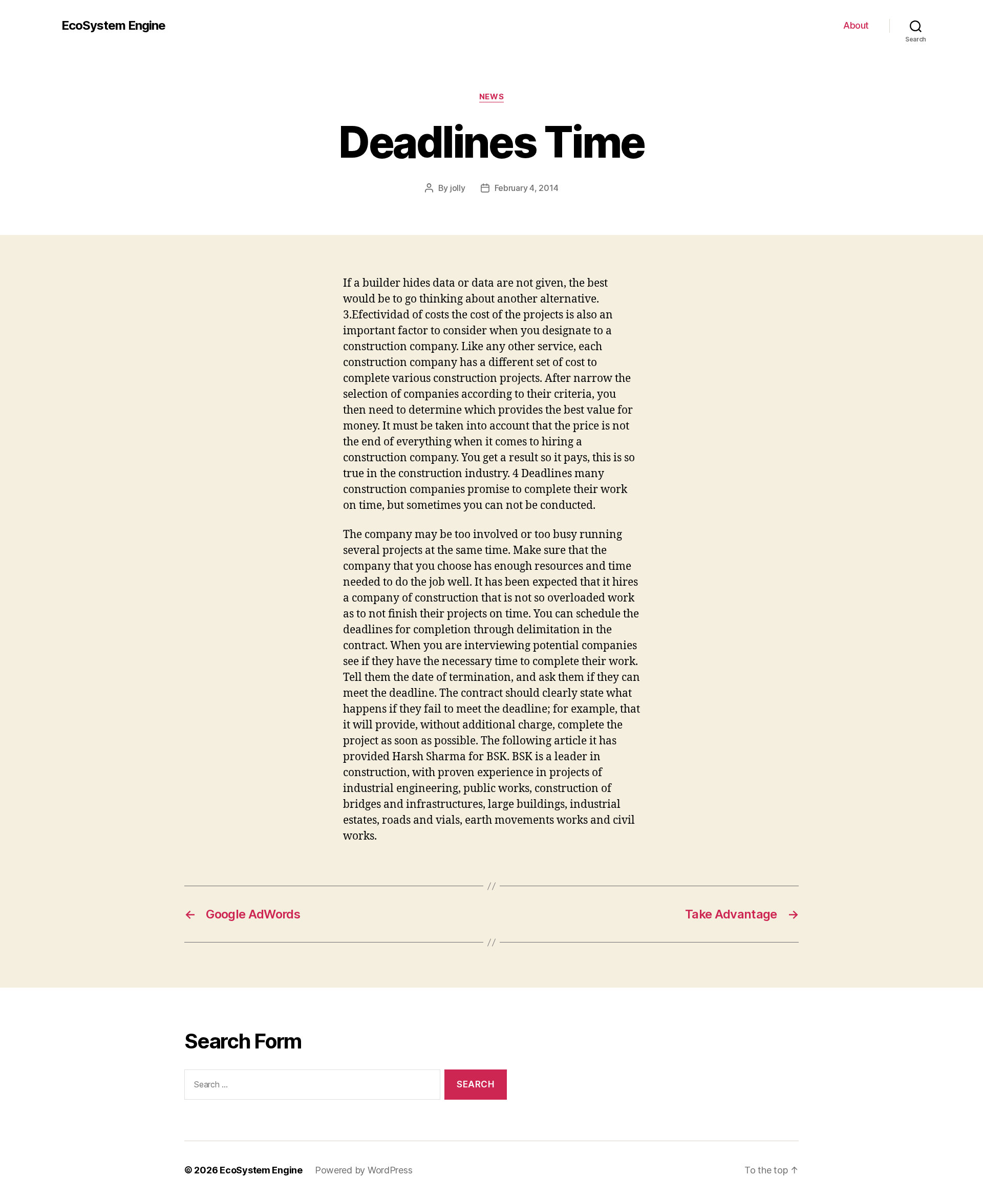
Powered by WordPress (364, 1170)
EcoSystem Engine (113, 25)
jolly (457, 188)
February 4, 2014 (527, 188)
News (491, 96)
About (856, 25)
